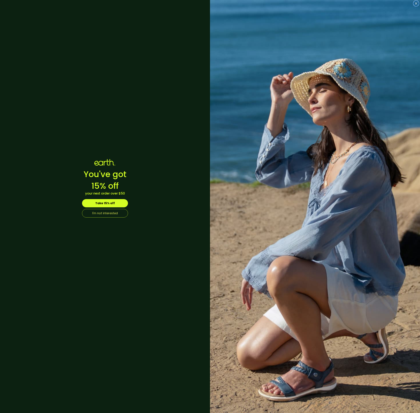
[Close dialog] (416, 3)
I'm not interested (105, 213)
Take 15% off (105, 203)
